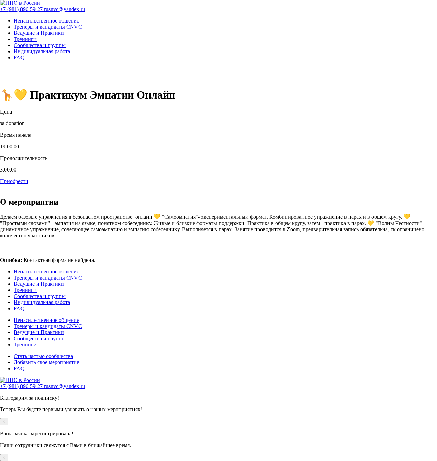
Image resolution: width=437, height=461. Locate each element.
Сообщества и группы (40, 45)
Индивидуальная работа (42, 51)
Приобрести (14, 181)
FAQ (19, 57)
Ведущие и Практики (39, 33)
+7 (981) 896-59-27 (22, 9)
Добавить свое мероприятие (46, 362)
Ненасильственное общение (46, 21)
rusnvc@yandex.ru (64, 9)
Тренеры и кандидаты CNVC (48, 27)
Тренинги (25, 39)
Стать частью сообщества (43, 356)
